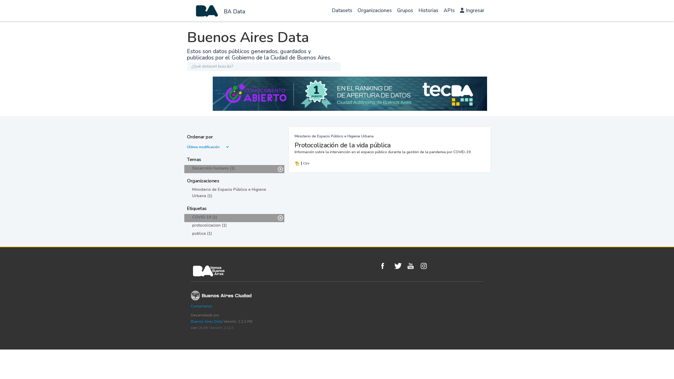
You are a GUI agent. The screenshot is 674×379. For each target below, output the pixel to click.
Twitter (399, 266)
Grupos (405, 10)
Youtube (413, 266)
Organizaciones (375, 10)
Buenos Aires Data (206, 321)
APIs (449, 10)
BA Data (234, 11)
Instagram (426, 266)
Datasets (342, 10)
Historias (428, 10)
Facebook (386, 266)
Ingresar (474, 10)
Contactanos (201, 306)
